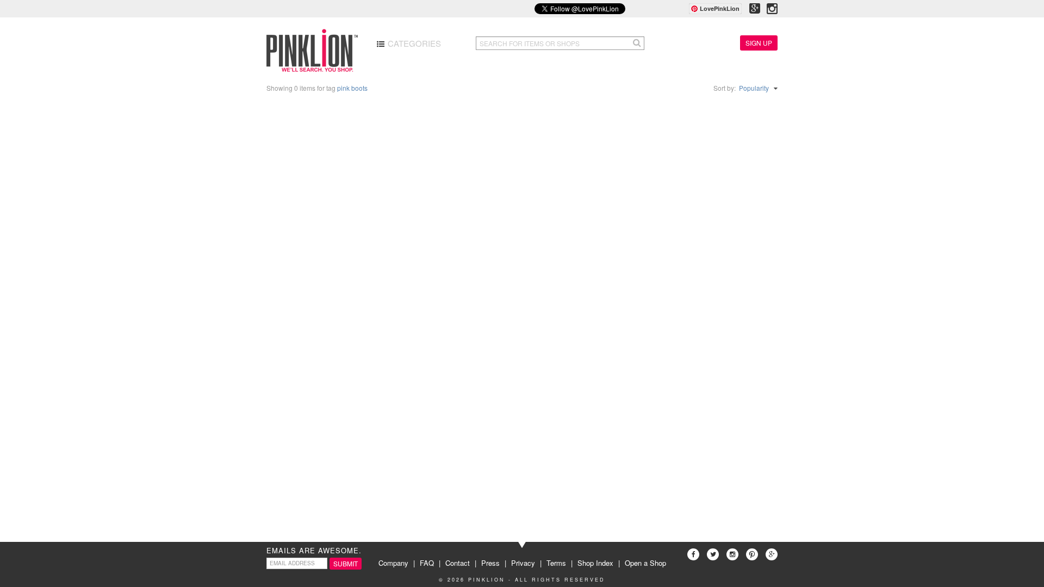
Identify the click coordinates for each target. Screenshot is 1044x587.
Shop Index (595, 563)
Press (490, 563)
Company (393, 563)
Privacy (523, 563)
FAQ (427, 563)
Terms (556, 563)
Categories (413, 43)
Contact (457, 563)
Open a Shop (645, 563)
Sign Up (758, 42)
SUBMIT (345, 563)
